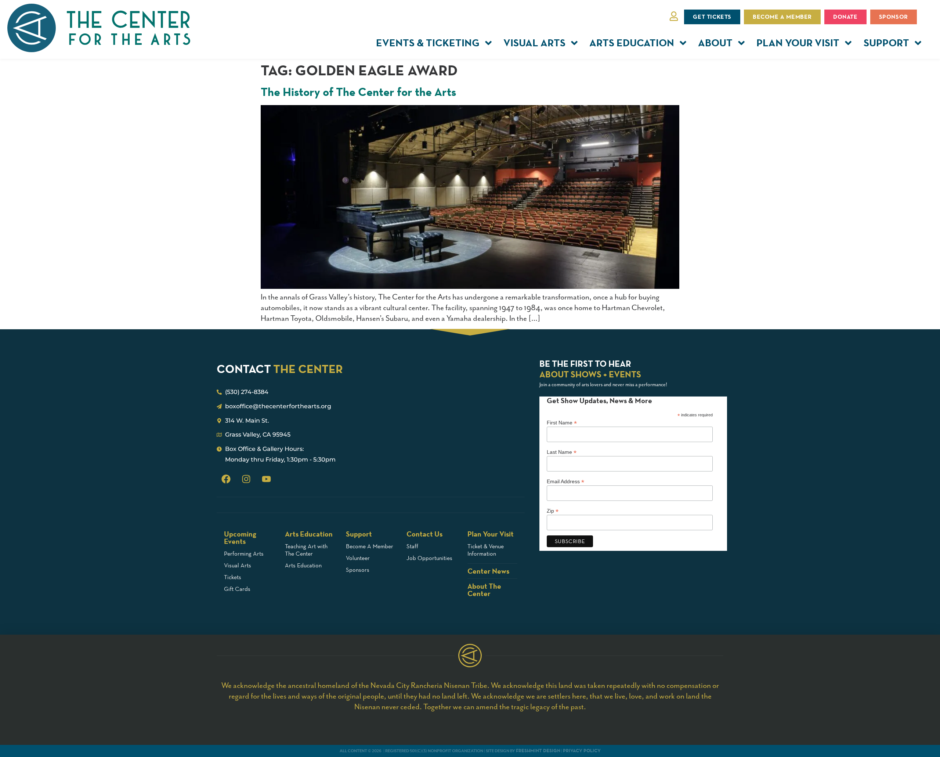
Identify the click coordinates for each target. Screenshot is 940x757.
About (715, 43)
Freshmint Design (538, 750)
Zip (552, 510)
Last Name (561, 452)
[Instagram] (246, 479)
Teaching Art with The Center (306, 550)
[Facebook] (226, 479)
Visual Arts (534, 43)
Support (886, 43)
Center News (488, 571)
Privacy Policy (582, 750)
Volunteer (358, 558)
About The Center (484, 589)
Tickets (232, 577)
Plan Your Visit (797, 43)
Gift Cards (237, 588)
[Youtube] (266, 479)
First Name (562, 422)
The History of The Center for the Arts (358, 92)
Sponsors (357, 569)
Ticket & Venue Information (485, 550)
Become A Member (369, 546)
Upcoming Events (240, 537)
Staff (412, 546)
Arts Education (631, 43)
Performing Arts (244, 553)
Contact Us (424, 534)
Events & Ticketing (428, 43)
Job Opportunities (429, 558)
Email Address (565, 481)
